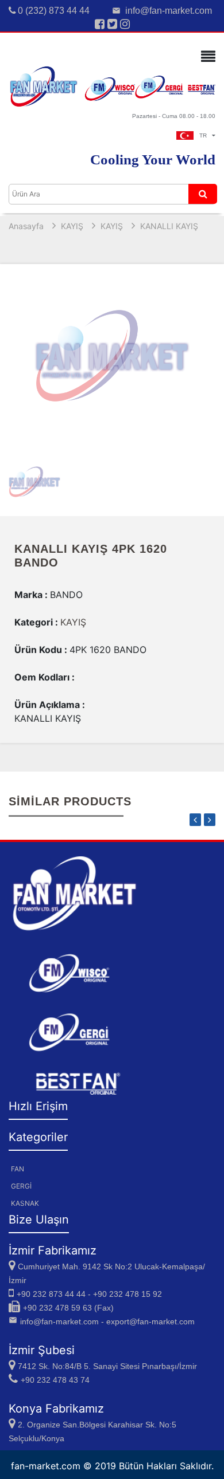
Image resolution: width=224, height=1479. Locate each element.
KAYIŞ (72, 226)
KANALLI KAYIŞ (169, 226)
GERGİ (21, 1186)
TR (205, 135)
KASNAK (25, 1203)
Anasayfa (26, 226)
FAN (17, 1169)
